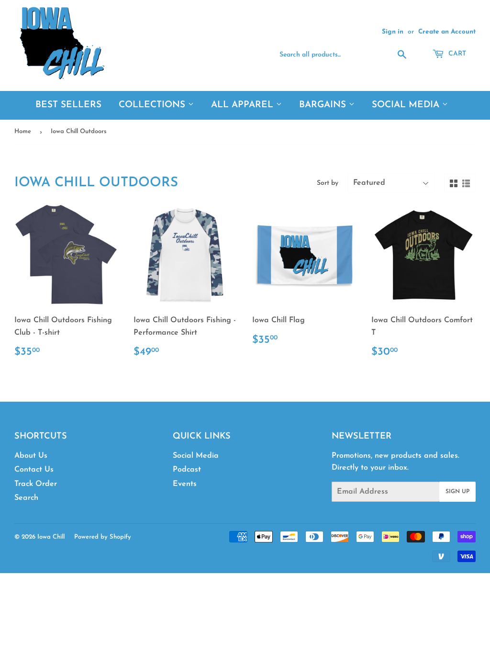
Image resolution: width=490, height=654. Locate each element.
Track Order (35, 484)
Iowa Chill (51, 537)
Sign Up (457, 492)
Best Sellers (68, 105)
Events (185, 484)
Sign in (392, 32)
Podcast (187, 470)
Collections (153, 105)
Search (26, 498)
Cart (456, 53)
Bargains (324, 105)
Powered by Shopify (102, 537)
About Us (30, 456)
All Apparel (243, 105)
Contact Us (34, 470)
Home (22, 131)
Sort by (327, 183)
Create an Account (447, 32)
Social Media (407, 105)
